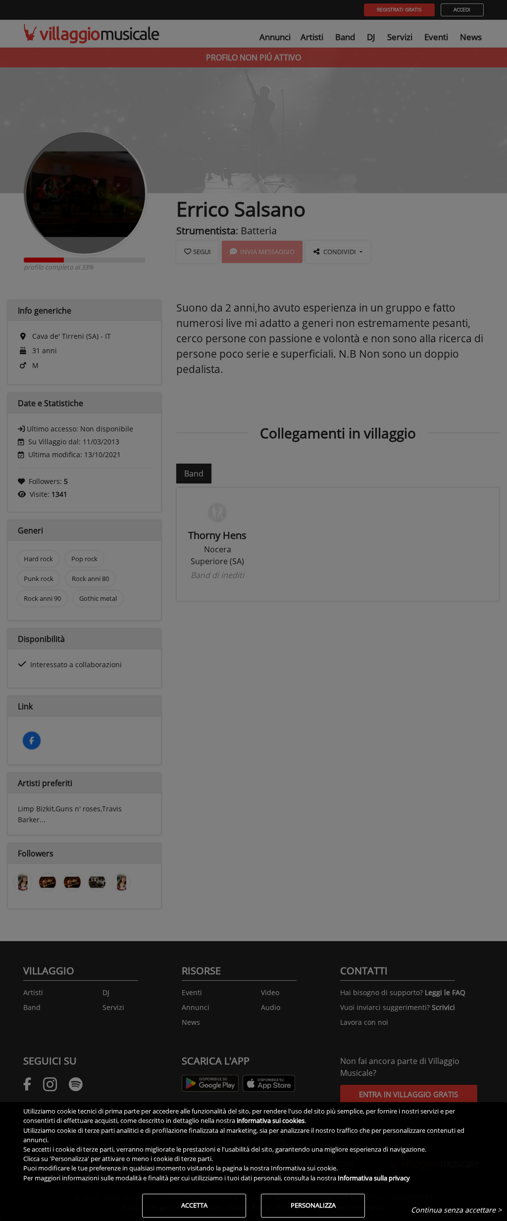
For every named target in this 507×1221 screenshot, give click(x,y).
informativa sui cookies (270, 1120)
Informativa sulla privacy (374, 1177)
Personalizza (313, 1205)
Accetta (194, 1205)
